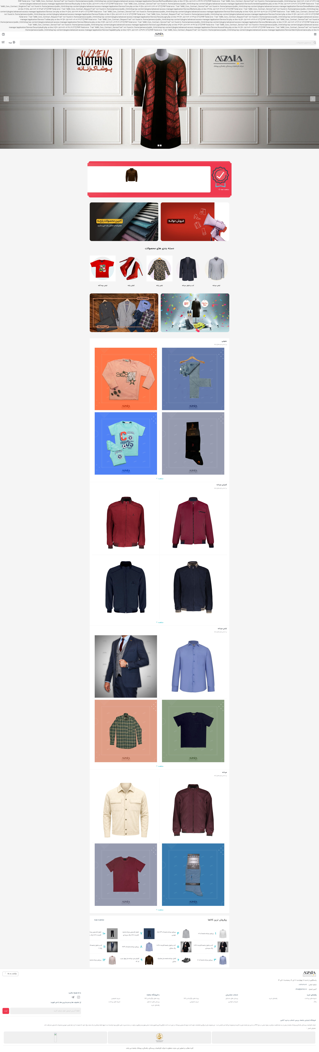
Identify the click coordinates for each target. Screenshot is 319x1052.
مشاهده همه (99, 920)
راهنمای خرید (273, 998)
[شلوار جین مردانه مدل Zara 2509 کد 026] (193, 379)
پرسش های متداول (232, 998)
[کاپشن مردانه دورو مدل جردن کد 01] (126, 522)
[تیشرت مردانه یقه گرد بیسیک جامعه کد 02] (126, 874)
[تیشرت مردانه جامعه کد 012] (193, 731)
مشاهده (160, 479)
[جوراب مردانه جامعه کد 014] (193, 443)
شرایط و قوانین (233, 1002)
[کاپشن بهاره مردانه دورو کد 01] (193, 522)
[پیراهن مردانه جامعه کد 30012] (193, 666)
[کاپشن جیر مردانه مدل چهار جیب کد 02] (126, 810)
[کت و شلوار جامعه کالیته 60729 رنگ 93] (126, 666)
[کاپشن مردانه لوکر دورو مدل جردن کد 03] (126, 587)
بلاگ (315, 1002)
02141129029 (303, 985)
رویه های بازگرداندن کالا (191, 998)
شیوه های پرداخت (311, 998)
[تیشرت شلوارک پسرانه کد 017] (126, 443)
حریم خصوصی (194, 1002)
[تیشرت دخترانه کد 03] (126, 379)
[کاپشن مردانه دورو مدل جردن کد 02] (193, 810)
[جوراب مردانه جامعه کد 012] (193, 874)
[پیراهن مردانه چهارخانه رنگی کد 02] (126, 731)
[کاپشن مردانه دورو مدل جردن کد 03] (193, 587)
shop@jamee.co (301, 989)
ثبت (5, 1011)
